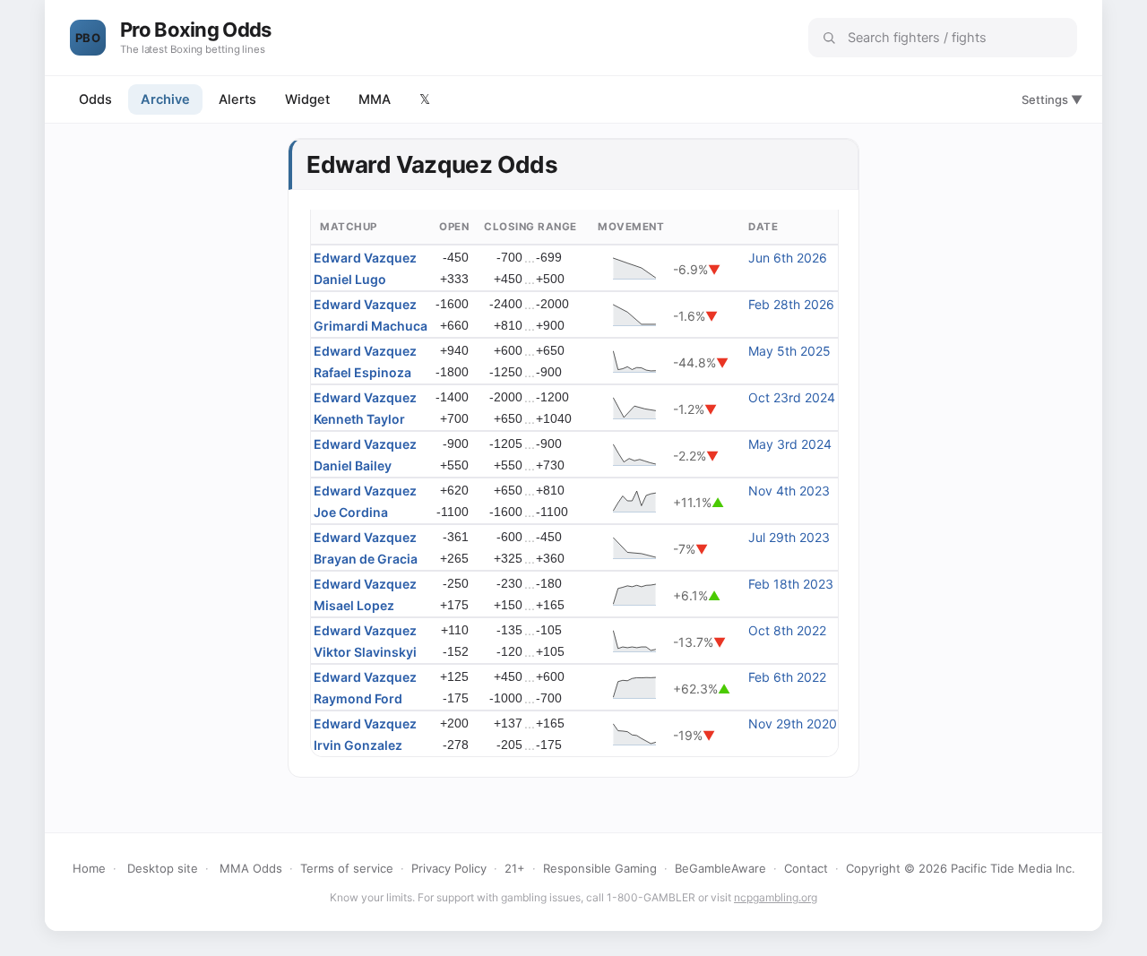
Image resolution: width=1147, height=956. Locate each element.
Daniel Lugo (350, 279)
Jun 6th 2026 (787, 257)
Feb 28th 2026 (791, 304)
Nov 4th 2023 (789, 490)
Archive (165, 99)
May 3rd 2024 (790, 444)
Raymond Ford (358, 698)
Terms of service (346, 868)
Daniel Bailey (353, 465)
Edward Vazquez (365, 257)
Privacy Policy (449, 868)
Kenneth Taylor (359, 418)
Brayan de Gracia (366, 558)
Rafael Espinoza (362, 372)
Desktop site (162, 868)
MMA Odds (251, 868)
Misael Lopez (354, 605)
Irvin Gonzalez (358, 745)
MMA (374, 99)
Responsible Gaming (600, 868)
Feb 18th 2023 (790, 583)
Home (89, 868)
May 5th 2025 (789, 350)
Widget (307, 99)
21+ (515, 868)
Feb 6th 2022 (787, 677)
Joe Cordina (351, 512)
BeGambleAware (720, 868)
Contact (806, 868)
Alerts (237, 99)
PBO (87, 37)
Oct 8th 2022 (787, 630)
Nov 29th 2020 (792, 723)
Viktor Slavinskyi (365, 651)
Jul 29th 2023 (789, 537)
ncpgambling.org (775, 897)
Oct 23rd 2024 (791, 397)
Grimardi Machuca (370, 325)
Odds (95, 99)
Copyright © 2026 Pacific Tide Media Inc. (960, 868)
